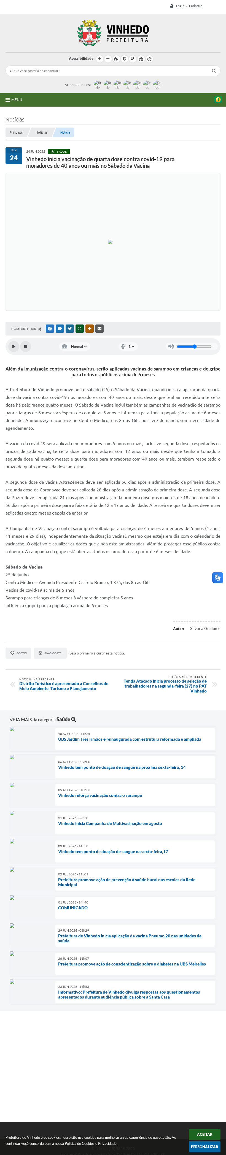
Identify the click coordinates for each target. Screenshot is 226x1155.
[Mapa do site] (141, 59)
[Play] (13, 346)
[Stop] (25, 346)
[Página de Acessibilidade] (149, 59)
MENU (16, 100)
